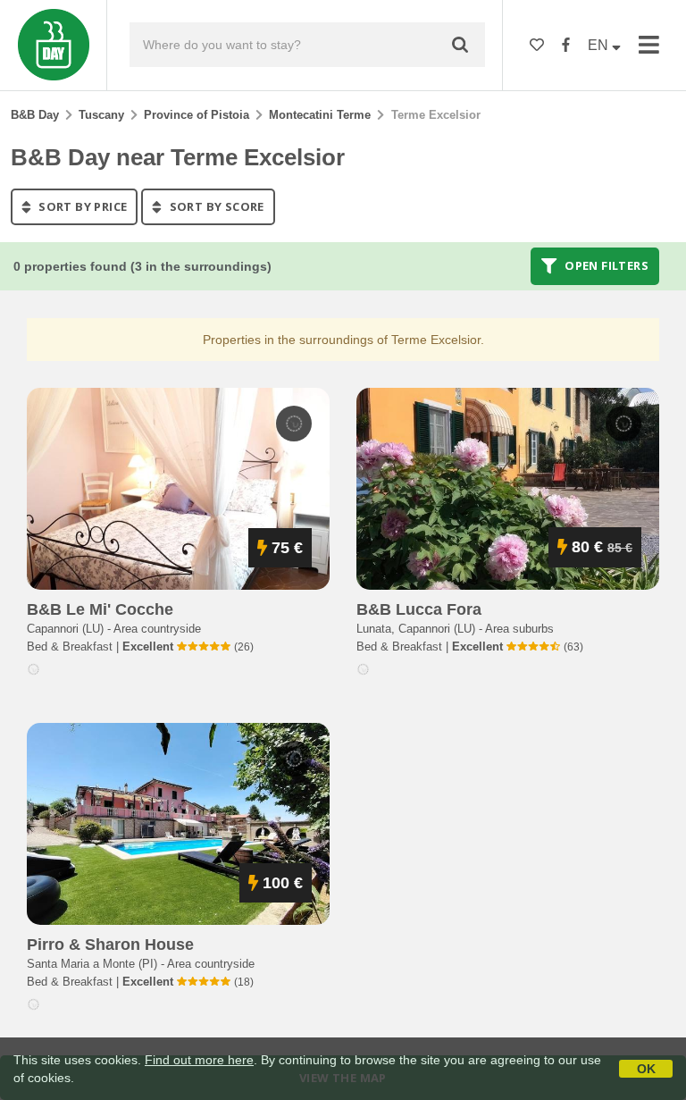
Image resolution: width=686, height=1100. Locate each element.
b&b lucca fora (418, 609)
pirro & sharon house (110, 944)
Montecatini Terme (320, 115)
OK (646, 1069)
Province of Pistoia (196, 115)
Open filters (605, 266)
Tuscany (101, 115)
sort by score (215, 206)
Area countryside (157, 628)
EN (600, 45)
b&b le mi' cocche (100, 609)
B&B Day (35, 115)
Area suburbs (519, 628)
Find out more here (199, 1060)
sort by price (82, 206)
